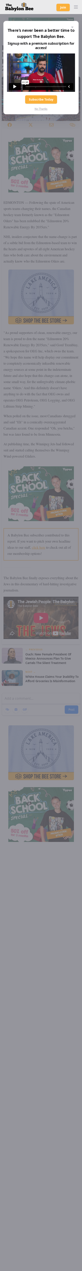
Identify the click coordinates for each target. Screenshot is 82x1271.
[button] (76, 7)
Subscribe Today (41, 99)
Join (63, 7)
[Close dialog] (72, 27)
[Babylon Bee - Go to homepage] (19, 7)
